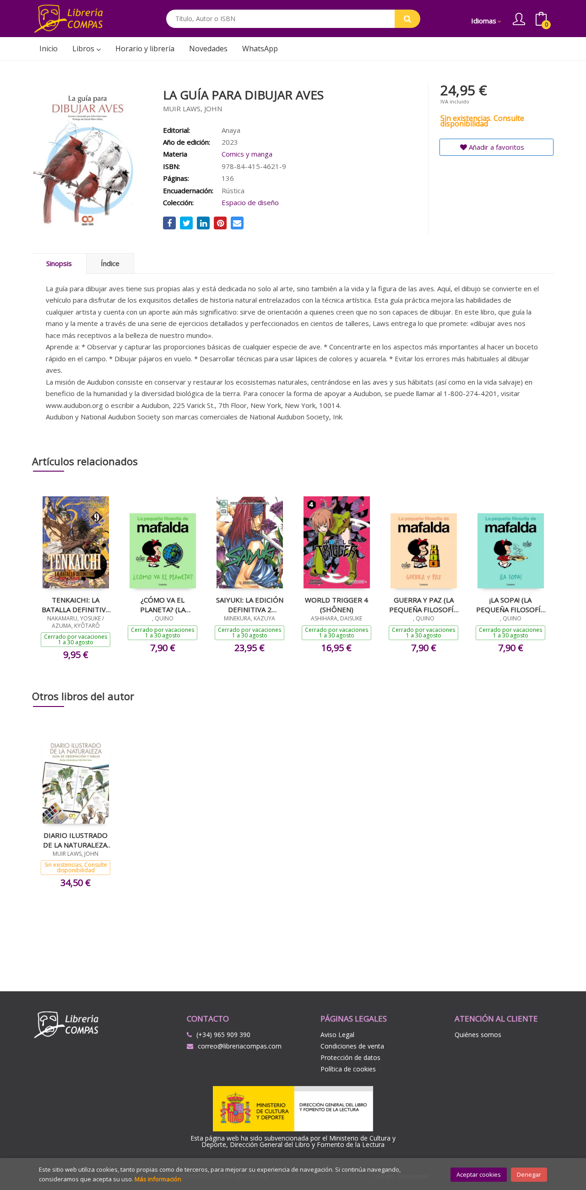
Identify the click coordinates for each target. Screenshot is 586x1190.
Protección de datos (350, 1057)
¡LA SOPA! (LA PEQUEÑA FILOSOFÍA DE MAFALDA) (510, 604)
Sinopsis (59, 263)
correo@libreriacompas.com (240, 1046)
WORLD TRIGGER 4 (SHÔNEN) (336, 604)
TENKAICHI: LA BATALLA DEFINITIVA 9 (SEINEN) (76, 604)
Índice (110, 263)
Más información (158, 1179)
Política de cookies (348, 1069)
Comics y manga (247, 153)
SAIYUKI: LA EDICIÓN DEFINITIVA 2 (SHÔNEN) (249, 604)
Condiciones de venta (352, 1046)
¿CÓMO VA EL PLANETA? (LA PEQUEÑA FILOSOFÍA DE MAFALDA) (162, 604)
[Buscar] (407, 19)
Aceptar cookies (478, 1174)
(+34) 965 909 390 (223, 1034)
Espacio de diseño (250, 202)
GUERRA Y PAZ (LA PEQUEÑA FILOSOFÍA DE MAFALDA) (423, 604)
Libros (84, 48)
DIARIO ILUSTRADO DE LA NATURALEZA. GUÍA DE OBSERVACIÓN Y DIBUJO (76, 840)
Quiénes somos (478, 1034)
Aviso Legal (337, 1034)
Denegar (529, 1174)
